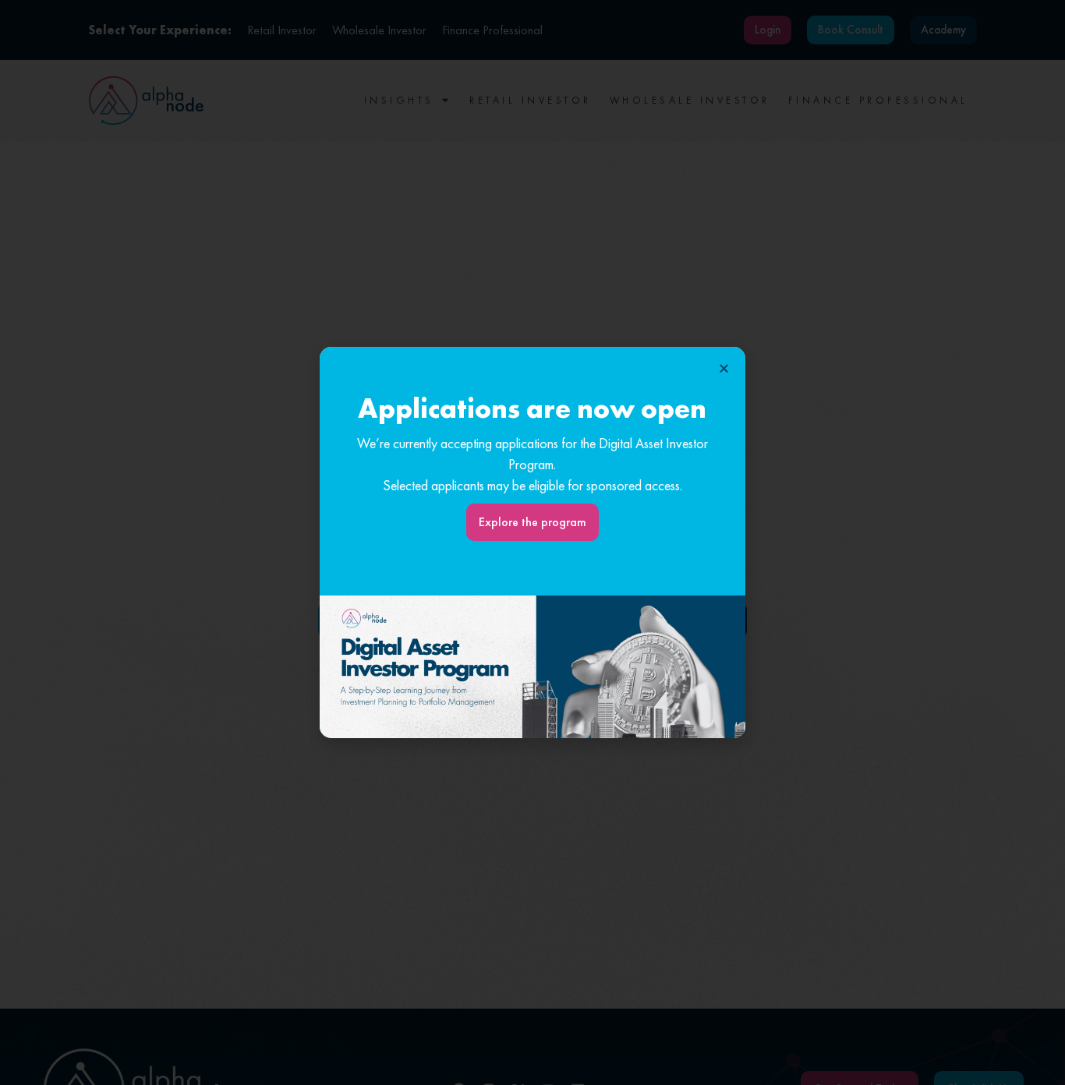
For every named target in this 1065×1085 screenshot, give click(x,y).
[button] (724, 368)
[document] (532, 542)
